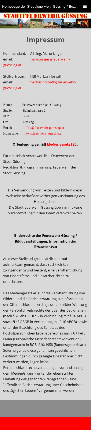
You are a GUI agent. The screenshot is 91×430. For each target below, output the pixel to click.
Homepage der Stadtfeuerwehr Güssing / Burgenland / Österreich (46, 6)
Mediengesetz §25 (61, 144)
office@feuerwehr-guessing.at (44, 127)
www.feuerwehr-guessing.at (43, 133)
